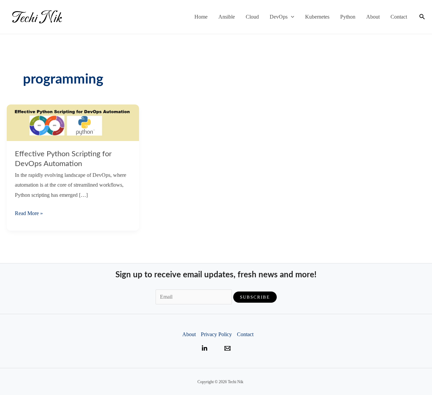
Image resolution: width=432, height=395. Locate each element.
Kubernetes (317, 17)
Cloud (252, 17)
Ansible (226, 17)
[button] (291, 17)
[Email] (227, 348)
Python (347, 17)
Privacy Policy (216, 334)
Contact (398, 17)
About (373, 17)
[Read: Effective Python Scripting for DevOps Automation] (73, 122)
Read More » (29, 214)
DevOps (279, 17)
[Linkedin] (204, 348)
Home (201, 17)
